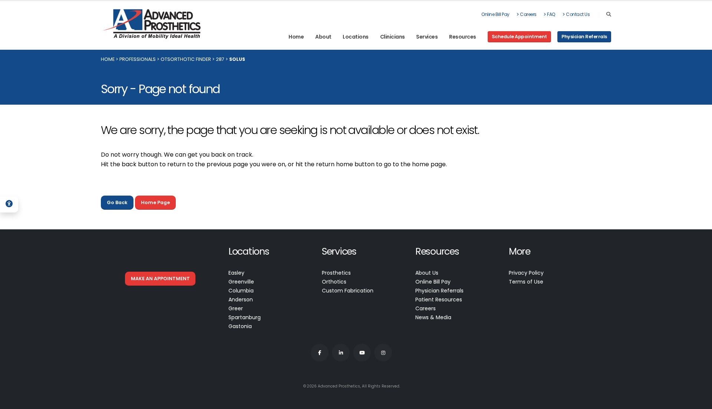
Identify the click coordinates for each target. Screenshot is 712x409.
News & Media (433, 317)
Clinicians (392, 36)
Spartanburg (244, 317)
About (323, 36)
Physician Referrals (439, 290)
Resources (462, 36)
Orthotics (334, 281)
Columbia (241, 290)
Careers (528, 14)
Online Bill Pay (495, 14)
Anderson (240, 299)
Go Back (117, 202)
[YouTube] (362, 352)
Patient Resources (438, 299)
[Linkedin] (341, 352)
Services (427, 36)
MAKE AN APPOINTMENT (160, 278)
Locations (356, 36)
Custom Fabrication (347, 290)
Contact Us (578, 14)
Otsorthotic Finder (186, 59)
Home (296, 36)
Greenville (241, 281)
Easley (236, 273)
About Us (426, 273)
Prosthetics (336, 273)
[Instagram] (383, 352)
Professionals (137, 59)
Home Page (155, 202)
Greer (235, 308)
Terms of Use (526, 281)
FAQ (551, 14)
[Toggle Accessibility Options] (9, 204)
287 (220, 59)
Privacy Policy (526, 273)
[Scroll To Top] (699, 400)
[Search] (608, 14)
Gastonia (240, 326)
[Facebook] (320, 352)
